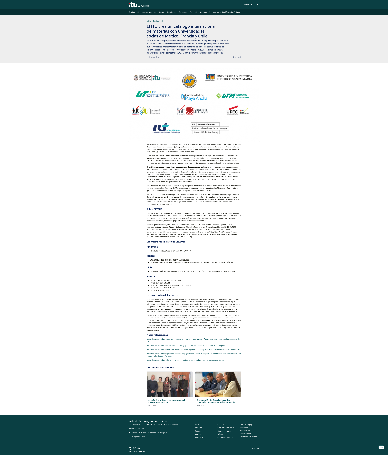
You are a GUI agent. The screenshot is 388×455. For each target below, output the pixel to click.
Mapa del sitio (245, 430)
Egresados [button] (183, 12)
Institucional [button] (134, 12)
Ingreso (145, 12)
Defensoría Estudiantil (248, 437)
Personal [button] (193, 12)
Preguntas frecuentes (225, 428)
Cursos (198, 431)
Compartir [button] (237, 57)
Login (253, 448)
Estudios (198, 428)
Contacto (220, 424)
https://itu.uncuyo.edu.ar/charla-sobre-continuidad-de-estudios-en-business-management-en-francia (185, 360)
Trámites (220, 434)
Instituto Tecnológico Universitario (148, 421)
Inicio (149, 21)
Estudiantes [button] (171, 12)
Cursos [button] (161, 12)
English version (245, 433)
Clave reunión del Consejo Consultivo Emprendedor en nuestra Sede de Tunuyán (216, 401)
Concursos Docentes (225, 437)
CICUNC (143, 451)
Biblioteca (199, 437)
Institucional (158, 21)
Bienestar (203, 12)
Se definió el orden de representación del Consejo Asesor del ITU (166, 401)
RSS (258, 448)
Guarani (198, 424)
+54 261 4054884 (137, 428)
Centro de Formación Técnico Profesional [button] (224, 12)
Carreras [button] (152, 12)
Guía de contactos (224, 431)
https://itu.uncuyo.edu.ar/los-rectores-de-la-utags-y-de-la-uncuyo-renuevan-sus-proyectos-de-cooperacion (187, 345)
